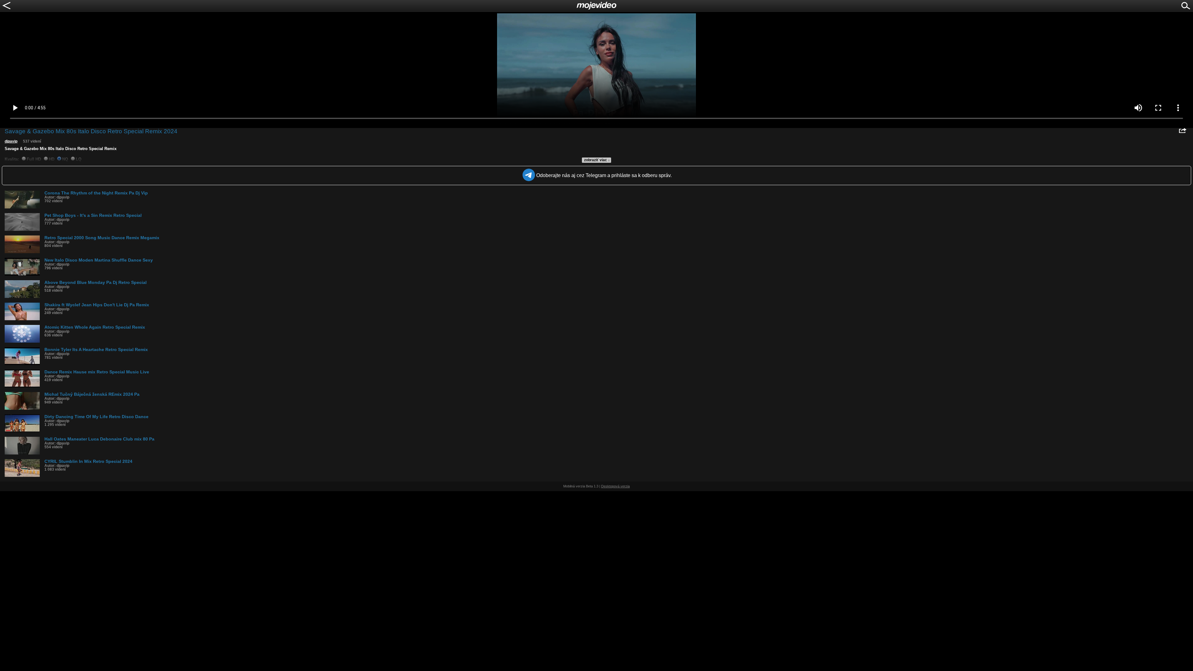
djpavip (11, 141)
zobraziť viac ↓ (597, 160)
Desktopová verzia (615, 486)
